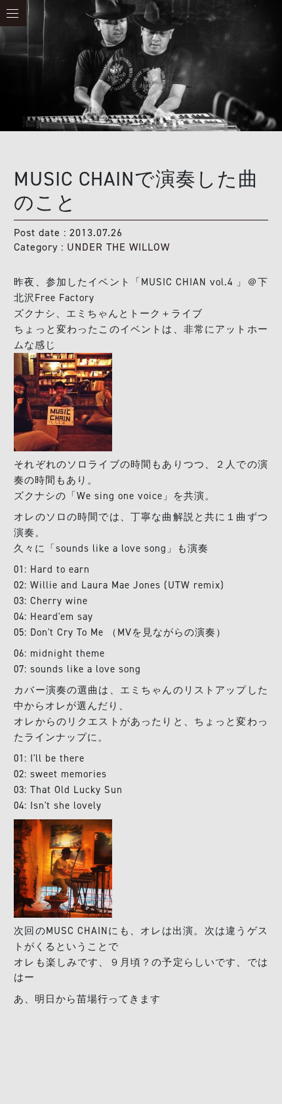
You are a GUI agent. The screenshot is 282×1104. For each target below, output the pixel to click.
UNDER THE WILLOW (118, 247)
